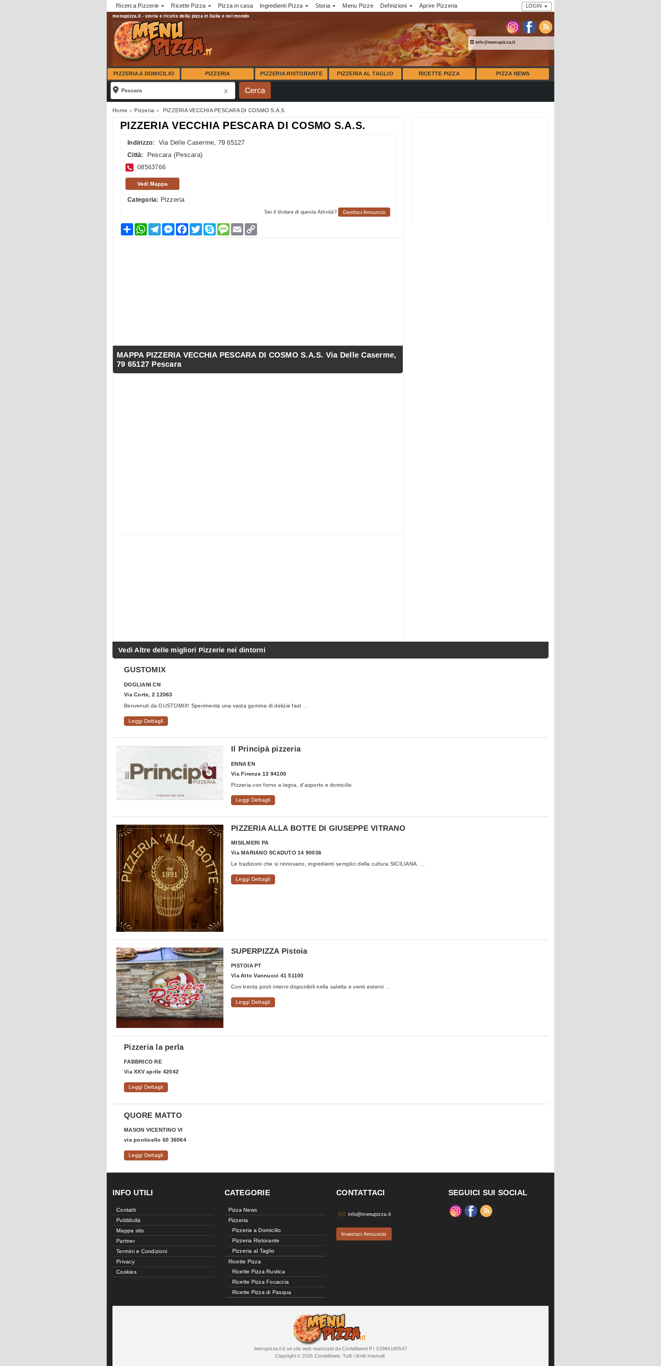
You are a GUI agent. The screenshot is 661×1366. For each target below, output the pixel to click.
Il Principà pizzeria (266, 749)
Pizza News (513, 74)
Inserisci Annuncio (364, 1234)
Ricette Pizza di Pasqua (261, 1292)
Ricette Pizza (439, 74)
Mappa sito (130, 1230)
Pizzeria (217, 74)
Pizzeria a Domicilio (143, 74)
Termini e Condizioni (141, 1251)
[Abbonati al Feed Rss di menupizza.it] (545, 26)
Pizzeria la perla (154, 1047)
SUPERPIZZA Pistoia (269, 951)
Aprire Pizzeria (438, 5)
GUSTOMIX (145, 669)
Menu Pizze (357, 5)
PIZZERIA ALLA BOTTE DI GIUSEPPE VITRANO (318, 828)
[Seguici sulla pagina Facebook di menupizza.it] (529, 26)
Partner (125, 1241)
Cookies (126, 1272)
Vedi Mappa (152, 184)
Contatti (126, 1210)
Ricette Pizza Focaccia (260, 1282)
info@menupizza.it (494, 42)
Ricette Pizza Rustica (258, 1271)
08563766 (151, 167)
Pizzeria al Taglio (365, 74)
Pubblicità (128, 1220)
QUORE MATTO (153, 1115)
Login (535, 6)
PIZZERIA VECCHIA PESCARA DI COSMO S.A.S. (242, 125)
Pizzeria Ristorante (291, 74)
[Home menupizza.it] (163, 39)
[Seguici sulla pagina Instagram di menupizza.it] (512, 26)
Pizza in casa (235, 5)
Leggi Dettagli (146, 721)
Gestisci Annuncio (364, 212)
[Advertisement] (479, 171)
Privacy (125, 1261)
